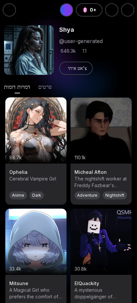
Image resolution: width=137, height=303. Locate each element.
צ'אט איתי (77, 68)
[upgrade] (66, 10)
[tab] (17, 86)
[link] (76, 68)
